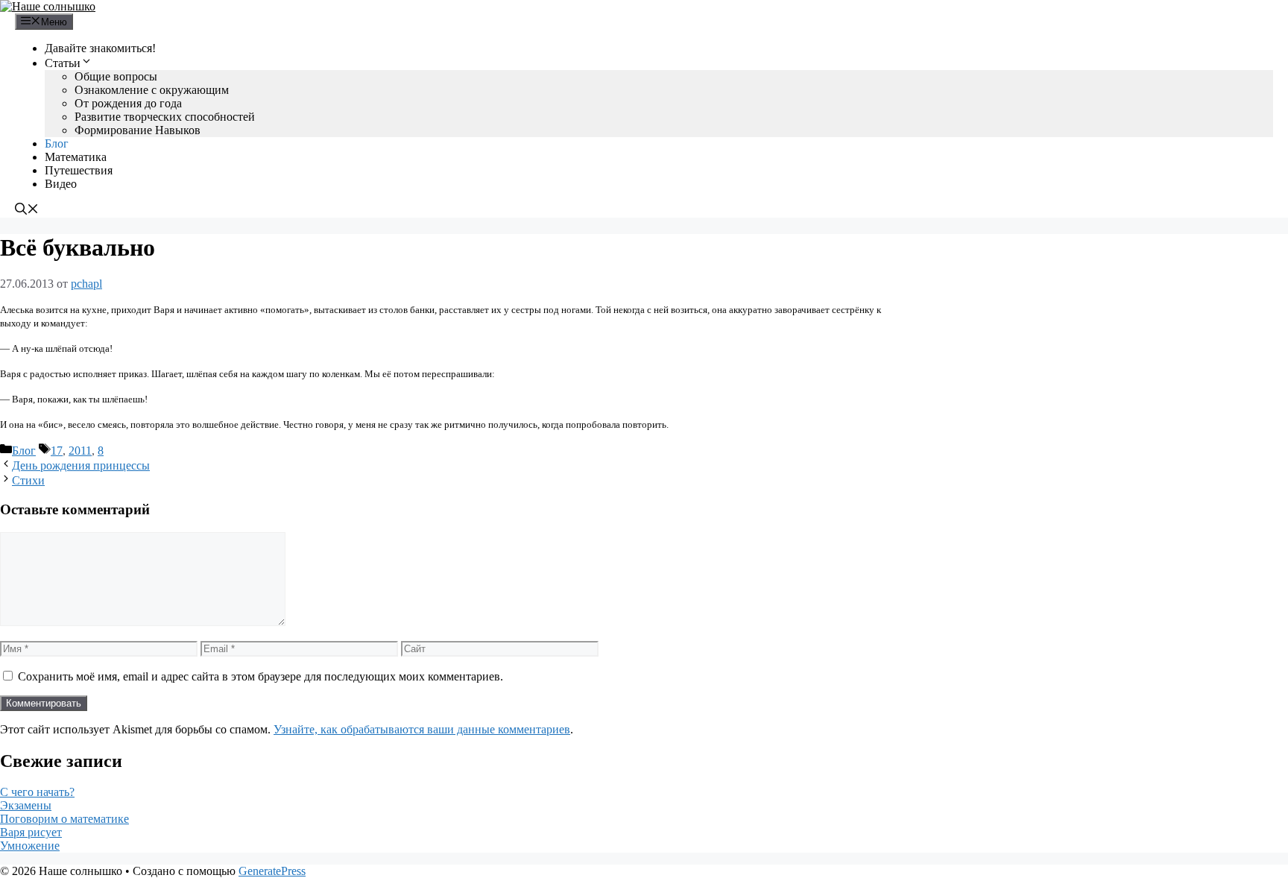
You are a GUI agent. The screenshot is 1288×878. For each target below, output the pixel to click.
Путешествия (79, 170)
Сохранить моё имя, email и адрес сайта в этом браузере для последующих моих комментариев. (260, 676)
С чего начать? (37, 792)
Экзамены (25, 805)
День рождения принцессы (81, 465)
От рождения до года (128, 103)
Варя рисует (31, 832)
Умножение (30, 845)
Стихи (28, 480)
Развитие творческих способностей (165, 116)
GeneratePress (272, 871)
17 (57, 450)
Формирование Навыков (138, 130)
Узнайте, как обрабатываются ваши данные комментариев (422, 729)
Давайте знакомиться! (100, 48)
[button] (27, 210)
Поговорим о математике (64, 818)
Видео (61, 183)
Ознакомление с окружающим (152, 89)
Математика (76, 157)
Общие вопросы (116, 76)
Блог (57, 143)
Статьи (62, 63)
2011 (80, 450)
